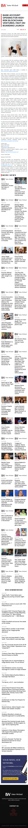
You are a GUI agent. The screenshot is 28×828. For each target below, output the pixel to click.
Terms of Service (13, 813)
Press (13, 809)
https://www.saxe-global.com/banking (9, 71)
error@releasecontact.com (7, 165)
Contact (13, 812)
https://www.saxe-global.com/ (12, 152)
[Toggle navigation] (25, 5)
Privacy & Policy (13, 814)
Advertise (13, 810)
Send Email (6, 146)
